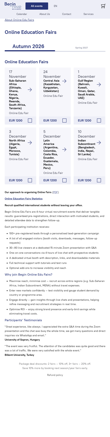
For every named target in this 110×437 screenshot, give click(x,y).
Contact (66, 14)
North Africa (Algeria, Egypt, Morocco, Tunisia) (17, 147)
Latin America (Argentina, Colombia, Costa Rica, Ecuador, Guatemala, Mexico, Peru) (51, 154)
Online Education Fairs (26, 61)
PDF (55, 192)
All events (37, 6)
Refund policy (55, 375)
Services (89, 14)
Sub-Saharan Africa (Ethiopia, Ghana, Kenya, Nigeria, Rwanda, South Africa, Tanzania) (17, 94)
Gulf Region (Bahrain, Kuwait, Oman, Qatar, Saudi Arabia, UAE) (86, 89)
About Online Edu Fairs (19, 20)
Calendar (21, 14)
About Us (44, 14)
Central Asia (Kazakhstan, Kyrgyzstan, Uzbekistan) (52, 86)
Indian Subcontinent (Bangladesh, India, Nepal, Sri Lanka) (86, 147)
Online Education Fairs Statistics (24, 198)
